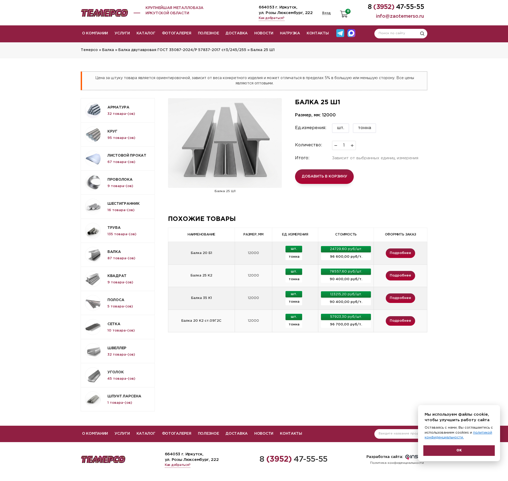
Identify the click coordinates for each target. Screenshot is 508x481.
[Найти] (422, 33)
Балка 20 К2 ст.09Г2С (201, 320)
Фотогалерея (176, 33)
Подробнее (400, 253)
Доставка (236, 33)
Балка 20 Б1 (201, 253)
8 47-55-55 (294, 459)
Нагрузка (290, 33)
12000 (253, 253)
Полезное (208, 33)
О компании (95, 33)
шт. (340, 128)
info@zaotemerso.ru (400, 16)
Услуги (122, 33)
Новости (263, 33)
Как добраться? (271, 18)
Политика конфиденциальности (397, 462)
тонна (364, 128)
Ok (459, 450)
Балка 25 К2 (201, 275)
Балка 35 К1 (201, 298)
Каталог (146, 33)
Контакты (318, 33)
